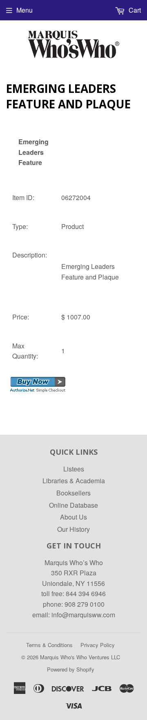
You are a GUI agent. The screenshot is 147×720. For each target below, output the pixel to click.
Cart (134, 10)
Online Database (73, 505)
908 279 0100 (85, 604)
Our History (73, 529)
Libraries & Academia (73, 480)
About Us (73, 517)
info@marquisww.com (83, 614)
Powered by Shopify (70, 669)
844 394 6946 (86, 593)
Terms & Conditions (49, 645)
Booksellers (73, 493)
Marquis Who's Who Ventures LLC (80, 657)
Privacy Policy (97, 645)
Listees (73, 468)
